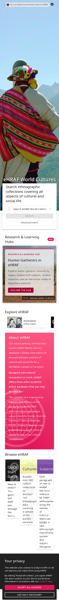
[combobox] (29, 209)
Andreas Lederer (37, 298)
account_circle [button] (52, 4)
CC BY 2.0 (49, 298)
